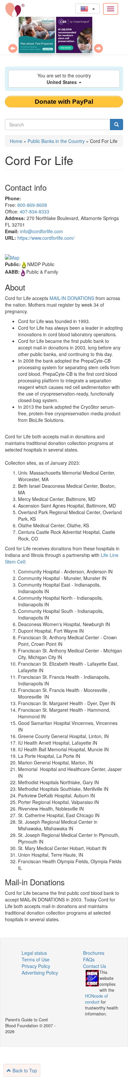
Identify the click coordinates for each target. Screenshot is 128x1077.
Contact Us (94, 966)
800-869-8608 (32, 205)
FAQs (89, 959)
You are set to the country (64, 78)
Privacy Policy (36, 966)
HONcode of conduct (96, 999)
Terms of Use (36, 959)
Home (16, 141)
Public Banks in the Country (56, 141)
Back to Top (24, 1070)
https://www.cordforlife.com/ (46, 238)
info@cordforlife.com (41, 231)
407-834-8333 (34, 211)
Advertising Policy (40, 972)
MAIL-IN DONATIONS (72, 298)
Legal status (34, 953)
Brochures (93, 953)
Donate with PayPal (64, 101)
